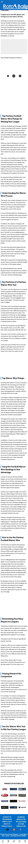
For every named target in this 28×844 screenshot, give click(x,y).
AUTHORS (21, 824)
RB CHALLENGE (21, 821)
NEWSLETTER (21, 819)
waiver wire (8, 296)
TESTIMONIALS (7, 819)
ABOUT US (7, 824)
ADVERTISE (21, 817)
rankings (23, 315)
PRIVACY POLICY (7, 826)
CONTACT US (7, 817)
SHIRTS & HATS (7, 821)
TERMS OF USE (21, 826)
